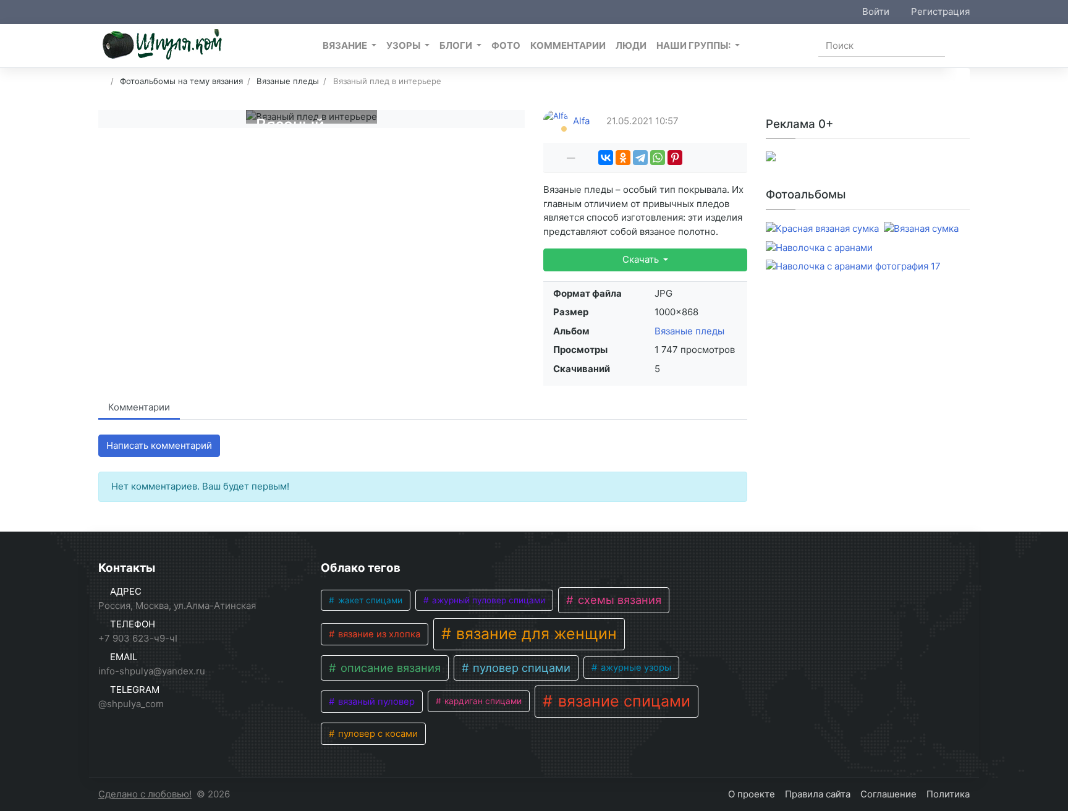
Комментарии (139, 407)
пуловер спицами (520, 667)
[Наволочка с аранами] (819, 248)
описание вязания (389, 667)
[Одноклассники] (623, 157)
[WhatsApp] (657, 157)
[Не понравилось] (584, 158)
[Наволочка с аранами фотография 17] (853, 267)
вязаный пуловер (375, 701)
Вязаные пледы (689, 331)
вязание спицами (622, 701)
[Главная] (102, 81)
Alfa (581, 121)
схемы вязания (618, 599)
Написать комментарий (159, 445)
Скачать (641, 259)
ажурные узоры (634, 667)
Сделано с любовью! (145, 794)
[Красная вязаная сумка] (822, 229)
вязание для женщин (534, 633)
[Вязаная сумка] (921, 229)
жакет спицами (369, 600)
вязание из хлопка (378, 634)
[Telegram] (640, 157)
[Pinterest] (675, 157)
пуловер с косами (377, 733)
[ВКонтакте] (605, 157)
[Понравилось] (557, 158)
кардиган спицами (482, 701)
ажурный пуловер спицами (487, 600)
